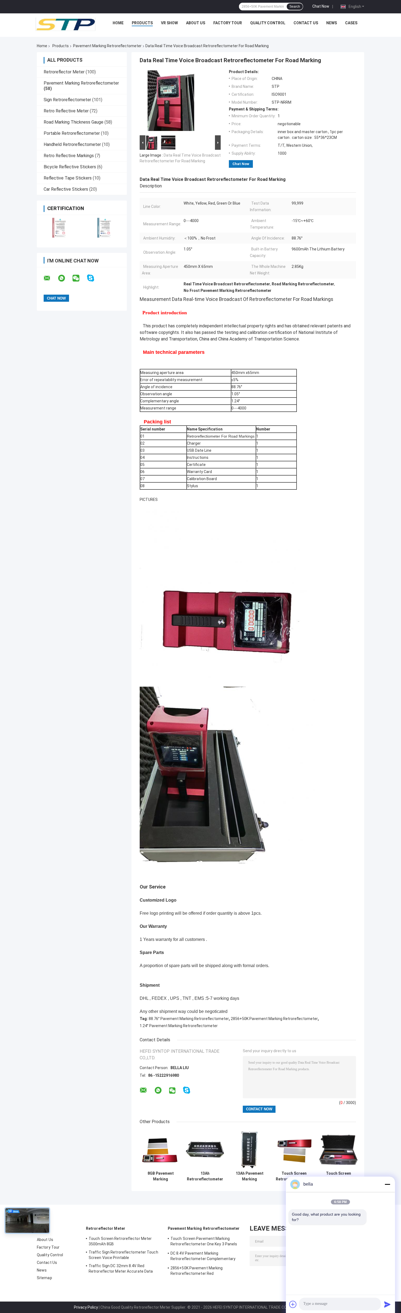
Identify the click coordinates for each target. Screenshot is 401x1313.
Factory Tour (227, 23)
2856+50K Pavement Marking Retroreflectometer (274, 1018)
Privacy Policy (86, 1307)
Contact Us (306, 23)
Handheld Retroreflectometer (72, 144)
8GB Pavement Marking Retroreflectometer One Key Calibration (160, 1176)
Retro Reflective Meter (66, 110)
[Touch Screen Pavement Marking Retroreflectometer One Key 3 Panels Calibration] (338, 1149)
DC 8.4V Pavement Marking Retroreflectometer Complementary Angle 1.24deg (202, 1257)
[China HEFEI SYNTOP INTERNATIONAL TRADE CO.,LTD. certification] (59, 228)
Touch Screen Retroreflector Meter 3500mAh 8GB (120, 1241)
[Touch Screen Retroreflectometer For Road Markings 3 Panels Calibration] (294, 1149)
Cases (351, 23)
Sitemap (44, 1278)
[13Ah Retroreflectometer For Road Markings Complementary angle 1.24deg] (205, 1149)
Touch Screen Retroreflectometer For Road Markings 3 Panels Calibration (294, 1176)
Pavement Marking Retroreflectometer (107, 46)
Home (118, 23)
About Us (195, 23)
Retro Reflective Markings (69, 155)
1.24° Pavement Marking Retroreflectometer (179, 1026)
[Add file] (293, 1304)
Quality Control (267, 23)
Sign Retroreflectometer (67, 99)
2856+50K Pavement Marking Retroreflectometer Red (196, 1271)
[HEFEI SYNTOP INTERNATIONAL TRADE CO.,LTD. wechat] (79, 278)
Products (142, 23)
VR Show (169, 23)
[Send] (387, 1304)
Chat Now (320, 6)
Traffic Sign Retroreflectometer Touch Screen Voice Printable (123, 1255)
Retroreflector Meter (64, 71)
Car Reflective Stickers (66, 189)
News (331, 23)
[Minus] (387, 1184)
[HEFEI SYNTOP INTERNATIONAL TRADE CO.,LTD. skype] (94, 278)
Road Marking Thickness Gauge (73, 122)
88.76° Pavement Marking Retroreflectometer (189, 1018)
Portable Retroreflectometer (72, 133)
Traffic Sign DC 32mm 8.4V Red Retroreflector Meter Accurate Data (121, 1268)
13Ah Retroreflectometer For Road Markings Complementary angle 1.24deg (205, 1176)
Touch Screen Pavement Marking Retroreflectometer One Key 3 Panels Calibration (338, 1176)
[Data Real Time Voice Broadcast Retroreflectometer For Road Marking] (178, 101)
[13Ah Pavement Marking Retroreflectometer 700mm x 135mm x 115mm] (249, 1149)
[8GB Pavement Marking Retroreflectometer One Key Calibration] (160, 1149)
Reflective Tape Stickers (68, 178)
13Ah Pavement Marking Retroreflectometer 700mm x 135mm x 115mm (249, 1176)
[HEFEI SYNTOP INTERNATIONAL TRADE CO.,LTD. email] (50, 278)
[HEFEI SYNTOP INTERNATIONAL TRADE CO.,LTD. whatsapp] (65, 278)
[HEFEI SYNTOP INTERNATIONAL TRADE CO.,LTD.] (65, 24)
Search (294, 6)
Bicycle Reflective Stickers (70, 166)
